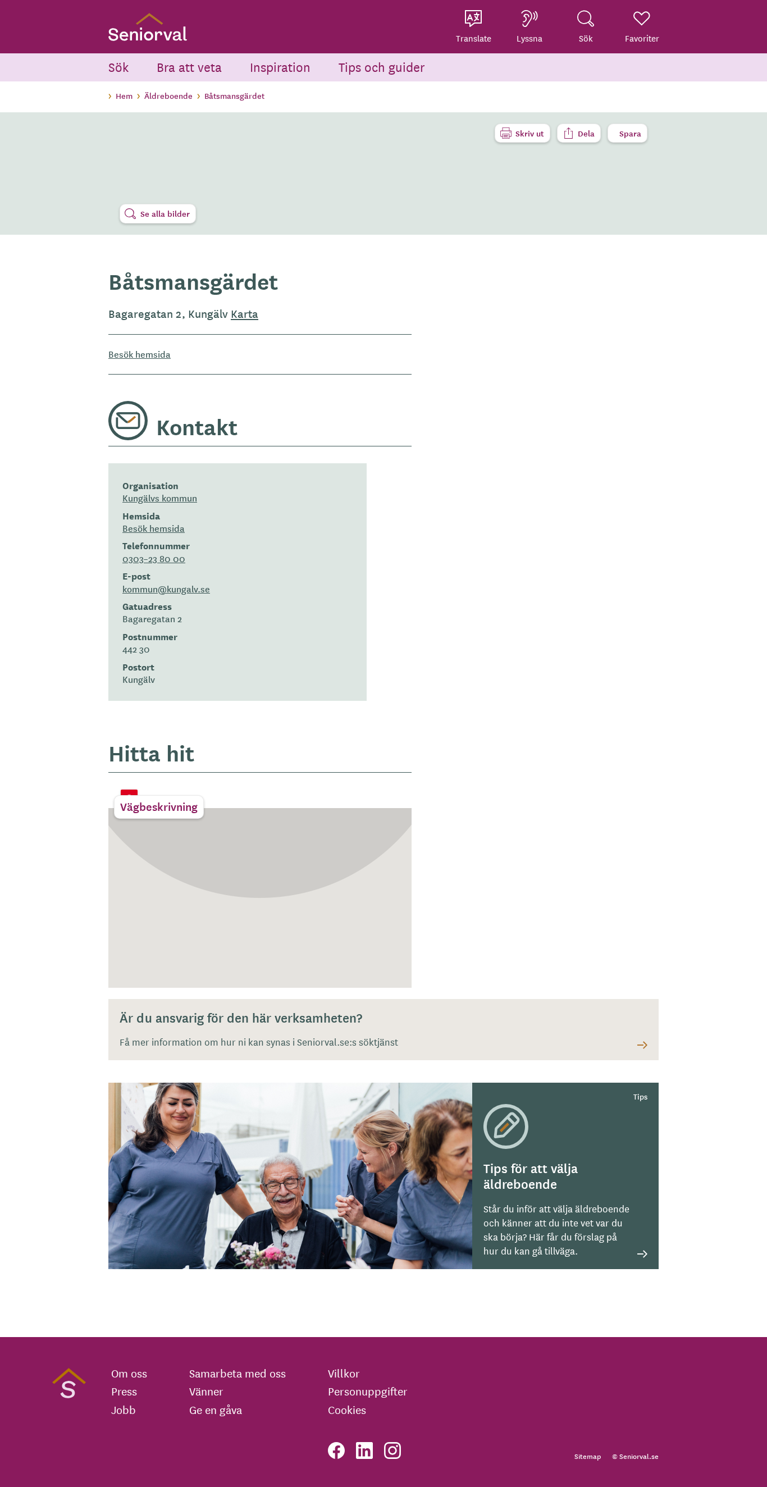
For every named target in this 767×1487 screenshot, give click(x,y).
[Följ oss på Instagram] (392, 1450)
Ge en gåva (215, 1409)
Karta (244, 313)
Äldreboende (168, 95)
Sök (118, 66)
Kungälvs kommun (159, 497)
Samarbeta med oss (237, 1373)
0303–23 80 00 (153, 558)
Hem (124, 95)
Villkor (344, 1373)
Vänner (206, 1391)
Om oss (129, 1373)
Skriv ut (529, 133)
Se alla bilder (165, 213)
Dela (586, 133)
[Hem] (147, 26)
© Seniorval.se (635, 1455)
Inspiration (280, 66)
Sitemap (587, 1455)
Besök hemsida (139, 354)
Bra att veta (189, 66)
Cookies (347, 1409)
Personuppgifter (368, 1391)
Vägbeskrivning (159, 806)
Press (124, 1391)
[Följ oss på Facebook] (336, 1450)
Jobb (123, 1409)
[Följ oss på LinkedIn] (364, 1450)
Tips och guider (382, 66)
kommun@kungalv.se (166, 588)
